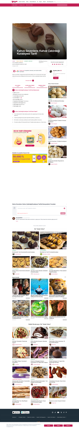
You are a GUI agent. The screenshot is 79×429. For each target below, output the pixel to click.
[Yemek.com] (15, 2)
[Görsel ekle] (64, 208)
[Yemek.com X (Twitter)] (61, 412)
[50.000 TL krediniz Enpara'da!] (29, 158)
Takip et (55, 77)
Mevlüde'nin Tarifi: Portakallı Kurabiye (49, 252)
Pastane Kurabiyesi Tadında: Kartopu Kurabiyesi (57, 121)
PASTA (32, 339)
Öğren (40, 1)
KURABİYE (50, 99)
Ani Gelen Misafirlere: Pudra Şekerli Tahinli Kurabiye (57, 271)
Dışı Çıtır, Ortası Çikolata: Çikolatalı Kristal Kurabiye (39, 271)
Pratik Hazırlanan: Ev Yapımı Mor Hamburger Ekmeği (57, 362)
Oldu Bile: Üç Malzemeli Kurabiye (56, 101)
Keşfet (44, 1)
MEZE (13, 339)
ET (49, 379)
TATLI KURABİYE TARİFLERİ (17, 62)
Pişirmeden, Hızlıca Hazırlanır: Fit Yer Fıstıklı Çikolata (57, 342)
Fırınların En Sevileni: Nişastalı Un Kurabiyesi (56, 161)
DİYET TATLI (51, 339)
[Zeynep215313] (13, 218)
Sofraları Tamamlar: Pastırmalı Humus (19, 342)
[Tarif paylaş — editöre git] (29, 137)
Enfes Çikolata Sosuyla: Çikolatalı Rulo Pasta (39, 342)
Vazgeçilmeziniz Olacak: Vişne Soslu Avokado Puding (38, 401)
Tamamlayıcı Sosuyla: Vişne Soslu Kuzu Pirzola (57, 381)
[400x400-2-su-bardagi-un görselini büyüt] (21, 97)
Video (27, 1)
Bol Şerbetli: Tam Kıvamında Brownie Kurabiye (23, 252)
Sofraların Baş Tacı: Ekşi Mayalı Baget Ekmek (19, 401)
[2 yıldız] (54, 64)
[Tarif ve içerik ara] (55, 1)
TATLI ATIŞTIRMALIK (35, 399)
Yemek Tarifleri (22, 1)
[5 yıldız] (60, 64)
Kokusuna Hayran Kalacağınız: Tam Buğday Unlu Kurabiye (39, 381)
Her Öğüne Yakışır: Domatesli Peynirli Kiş (19, 362)
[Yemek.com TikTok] (55, 412)
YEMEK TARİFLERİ (19, 61)
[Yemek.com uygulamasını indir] (16, 412)
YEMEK (13, 61)
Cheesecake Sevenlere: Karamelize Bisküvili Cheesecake (21, 381)
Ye (37, 1)
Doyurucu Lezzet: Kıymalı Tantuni (57, 401)
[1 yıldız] (52, 64)
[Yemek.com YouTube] (58, 412)
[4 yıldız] (58, 64)
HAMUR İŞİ (14, 359)
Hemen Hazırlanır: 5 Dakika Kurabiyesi (57, 141)
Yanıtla (17, 221)
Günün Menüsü (33, 1)
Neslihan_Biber (56, 70)
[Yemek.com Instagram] (52, 412)
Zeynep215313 (19, 217)
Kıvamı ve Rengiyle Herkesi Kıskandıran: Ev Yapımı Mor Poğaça (39, 362)
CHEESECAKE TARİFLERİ (17, 379)
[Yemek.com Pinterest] (66, 412)
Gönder (62, 213)
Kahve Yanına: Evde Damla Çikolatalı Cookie (21, 271)
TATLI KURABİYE (43, 250)
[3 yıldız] (56, 64)
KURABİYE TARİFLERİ (28, 61)
